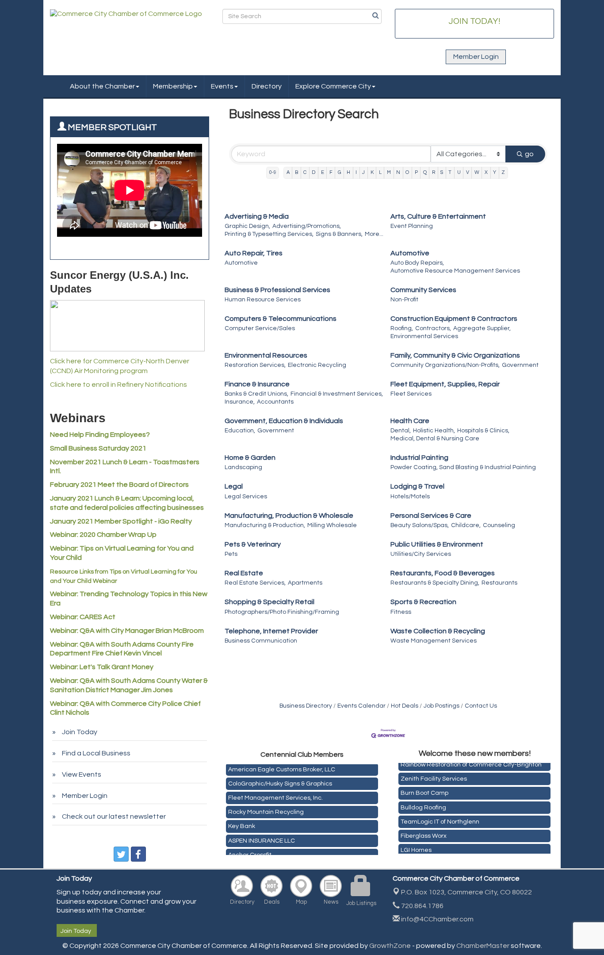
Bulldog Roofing (423, 804)
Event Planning (411, 226)
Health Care (409, 420)
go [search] (529, 154)
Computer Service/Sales (260, 328)
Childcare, (466, 525)
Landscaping (243, 467)
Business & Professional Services (277, 289)
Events (222, 86)
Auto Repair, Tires (254, 253)
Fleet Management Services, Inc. (275, 795)
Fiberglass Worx (424, 833)
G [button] (339, 172)
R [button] (433, 172)
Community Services (423, 289)
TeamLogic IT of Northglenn (440, 819)
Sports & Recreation (423, 601)
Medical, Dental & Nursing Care (434, 438)
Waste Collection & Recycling (437, 631)
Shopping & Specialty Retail (269, 601)
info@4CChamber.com (437, 919)
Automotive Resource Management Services (455, 271)
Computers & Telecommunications (280, 318)
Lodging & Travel (417, 486)
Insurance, (240, 402)
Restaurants (499, 583)
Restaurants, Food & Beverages (442, 573)
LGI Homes (416, 847)
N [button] (398, 172)
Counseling (499, 525)
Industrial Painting (419, 457)
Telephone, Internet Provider (271, 631)
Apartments (305, 583)
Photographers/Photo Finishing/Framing (282, 612)
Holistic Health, (434, 430)
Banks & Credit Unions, (256, 394)
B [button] (296, 172)
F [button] (331, 172)
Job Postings (441, 706)
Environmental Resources (266, 355)
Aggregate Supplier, (482, 328)
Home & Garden (250, 457)
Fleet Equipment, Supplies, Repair (445, 384)
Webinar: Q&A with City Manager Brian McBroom (127, 630)
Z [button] (503, 172)
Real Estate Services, (255, 583)
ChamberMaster (482, 945)
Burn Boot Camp (424, 790)
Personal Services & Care (430, 515)
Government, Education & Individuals (284, 420)
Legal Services (246, 496)
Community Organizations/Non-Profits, (445, 365)
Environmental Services (424, 336)
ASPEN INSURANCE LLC (261, 838)
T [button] (449, 172)
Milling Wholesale (332, 525)
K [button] (372, 172)
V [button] (467, 172)
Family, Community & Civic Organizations (455, 355)
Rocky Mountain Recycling (266, 809)
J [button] (363, 172)
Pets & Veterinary (253, 544)
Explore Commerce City (333, 86)
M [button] (389, 172)
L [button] (380, 172)
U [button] (459, 172)
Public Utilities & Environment (436, 544)
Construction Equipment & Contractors (453, 318)
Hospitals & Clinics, (483, 430)
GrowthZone (390, 945)
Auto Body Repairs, (417, 263)
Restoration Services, (255, 365)
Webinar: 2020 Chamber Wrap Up (103, 534)
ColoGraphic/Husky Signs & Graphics (280, 781)
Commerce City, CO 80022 (466, 892)
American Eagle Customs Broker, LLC (281, 766)
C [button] (304, 172)
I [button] (356, 172)
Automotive (241, 263)
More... (374, 234)
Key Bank (241, 823)
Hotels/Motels (410, 496)
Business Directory (305, 706)
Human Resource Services (263, 300)
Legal (234, 486)
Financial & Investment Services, (337, 394)
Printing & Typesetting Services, (269, 234)
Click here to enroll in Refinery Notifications (118, 384)
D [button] (313, 172)
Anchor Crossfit (249, 852)
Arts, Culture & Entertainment (438, 216)
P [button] (416, 172)
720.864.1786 (421, 905)
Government (520, 365)
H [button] (348, 172)
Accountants (275, 402)
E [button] (322, 172)
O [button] (407, 172)
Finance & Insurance (257, 384)
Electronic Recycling (317, 365)
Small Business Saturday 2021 (98, 448)
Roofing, (401, 328)
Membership (173, 86)
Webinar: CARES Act (82, 616)
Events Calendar (361, 706)
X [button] (486, 172)
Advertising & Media (257, 216)
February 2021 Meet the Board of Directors (119, 484)
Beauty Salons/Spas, (419, 525)
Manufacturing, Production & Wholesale (289, 515)
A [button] (288, 172)
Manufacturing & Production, (265, 525)
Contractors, (433, 328)
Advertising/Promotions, (306, 226)
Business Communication (261, 641)
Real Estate (244, 573)
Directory (267, 86)
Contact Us (481, 706)
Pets (231, 554)
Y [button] (494, 172)
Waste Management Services (433, 641)
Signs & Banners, (339, 234)
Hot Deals (404, 706)
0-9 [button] (272, 172)
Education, (240, 430)
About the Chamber (102, 86)
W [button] (476, 172)
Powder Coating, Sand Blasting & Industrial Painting (463, 467)
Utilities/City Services (420, 554)
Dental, (400, 430)
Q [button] (425, 172)
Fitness (400, 612)
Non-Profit (404, 300)
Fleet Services (411, 394)
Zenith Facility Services (434, 776)
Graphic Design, (247, 226)
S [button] (441, 172)
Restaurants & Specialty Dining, (434, 583)
